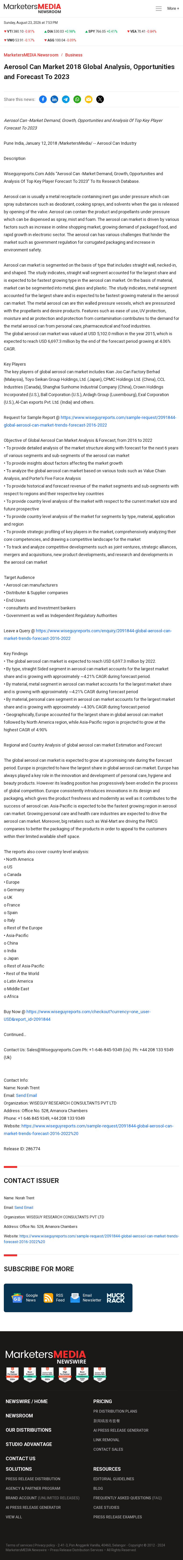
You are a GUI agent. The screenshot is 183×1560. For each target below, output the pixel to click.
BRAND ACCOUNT (43, 1498)
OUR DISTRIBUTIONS (28, 1430)
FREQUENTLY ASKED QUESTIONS (127, 1498)
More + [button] (173, 8)
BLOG (98, 1488)
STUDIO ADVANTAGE (29, 1444)
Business (73, 54)
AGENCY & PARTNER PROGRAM (33, 1488)
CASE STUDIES (106, 1507)
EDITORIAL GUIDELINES (113, 1479)
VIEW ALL (14, 1517)
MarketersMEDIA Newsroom (31, 54)
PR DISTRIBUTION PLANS (115, 1411)
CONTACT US (21, 1458)
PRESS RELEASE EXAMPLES (117, 1517)
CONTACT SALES (108, 1449)
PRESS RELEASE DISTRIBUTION (33, 1479)
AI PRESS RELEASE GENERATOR (120, 1430)
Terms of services (19, 1545)
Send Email (26, 1095)
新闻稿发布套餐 (106, 1421)
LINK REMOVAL (106, 1440)
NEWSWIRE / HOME (27, 1401)
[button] (158, 9)
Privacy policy (45, 1545)
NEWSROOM (19, 1416)
